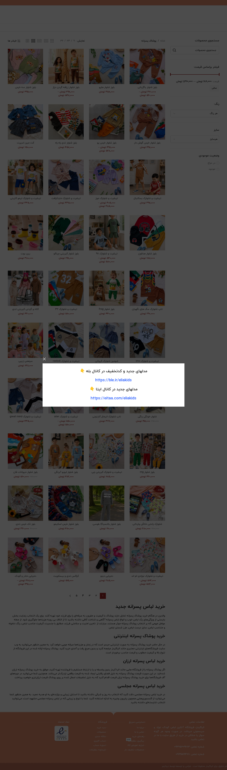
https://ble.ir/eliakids (113, 380)
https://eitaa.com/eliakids (113, 398)
